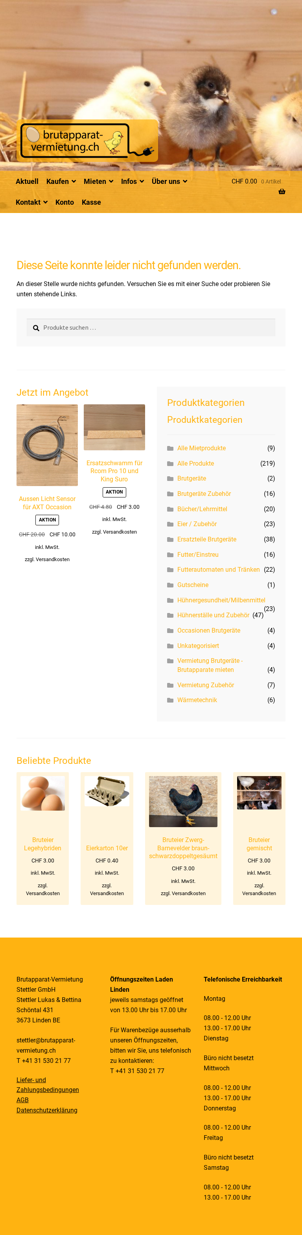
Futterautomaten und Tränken (218, 569)
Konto (64, 202)
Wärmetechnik (197, 700)
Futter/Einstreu (198, 554)
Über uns (166, 181)
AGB (23, 1100)
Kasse (91, 202)
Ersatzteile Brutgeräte (206, 539)
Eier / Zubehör (197, 524)
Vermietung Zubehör (205, 685)
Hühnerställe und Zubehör (213, 615)
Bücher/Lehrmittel (202, 509)
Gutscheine (192, 585)
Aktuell (27, 181)
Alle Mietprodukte (201, 448)
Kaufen (57, 181)
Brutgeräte (191, 478)
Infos (129, 181)
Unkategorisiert (198, 646)
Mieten (95, 181)
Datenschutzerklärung (47, 1110)
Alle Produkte (195, 463)
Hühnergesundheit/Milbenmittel (221, 600)
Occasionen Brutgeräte (208, 630)
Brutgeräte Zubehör (204, 493)
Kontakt (28, 202)
